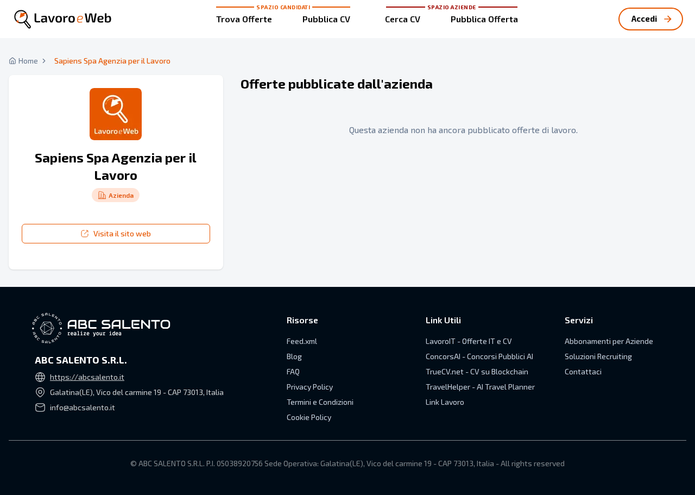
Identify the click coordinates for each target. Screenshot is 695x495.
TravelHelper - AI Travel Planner (480, 386)
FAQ (293, 371)
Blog (294, 356)
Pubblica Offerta (484, 19)
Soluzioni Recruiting (598, 356)
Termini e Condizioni (320, 401)
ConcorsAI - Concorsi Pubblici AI (479, 356)
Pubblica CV (326, 19)
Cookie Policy (309, 417)
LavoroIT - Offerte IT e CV (469, 341)
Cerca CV (402, 19)
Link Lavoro (445, 401)
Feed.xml (302, 341)
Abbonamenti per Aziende (609, 341)
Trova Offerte (244, 19)
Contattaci (583, 371)
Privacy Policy (310, 386)
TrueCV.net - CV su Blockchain (477, 371)
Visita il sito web (122, 233)
